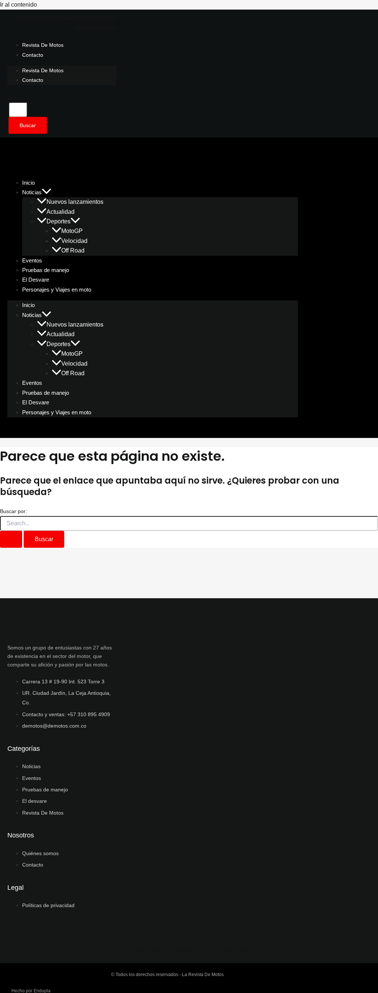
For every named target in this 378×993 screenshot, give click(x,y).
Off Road (73, 250)
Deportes (59, 221)
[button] (46, 192)
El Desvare (35, 402)
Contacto (32, 55)
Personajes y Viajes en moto (56, 289)
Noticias (32, 192)
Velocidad (74, 241)
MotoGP (72, 231)
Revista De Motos (42, 45)
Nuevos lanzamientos (75, 202)
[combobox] (17, 109)
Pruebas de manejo (45, 393)
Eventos (32, 383)
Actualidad (61, 212)
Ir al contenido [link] (18, 4)
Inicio (28, 305)
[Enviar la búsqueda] (11, 539)
